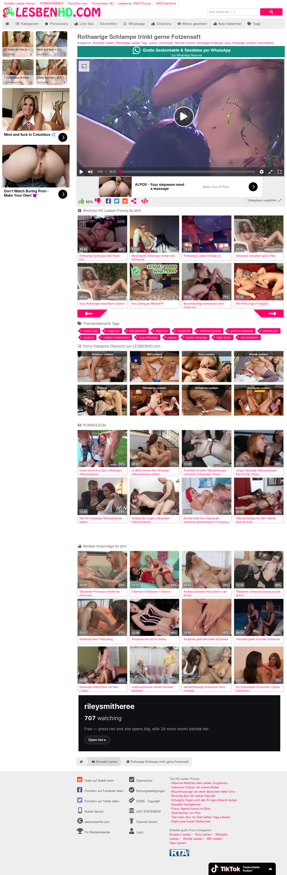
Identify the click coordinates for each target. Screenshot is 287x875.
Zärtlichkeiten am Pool (185, 813)
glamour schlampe (241, 331)
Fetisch (102, 388)
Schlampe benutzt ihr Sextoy (149, 639)
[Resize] (270, 171)
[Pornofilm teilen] (133, 202)
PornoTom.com (77, 3)
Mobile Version (94, 811)
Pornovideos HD (102, 3)
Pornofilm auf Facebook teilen (103, 791)
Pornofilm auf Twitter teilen (101, 801)
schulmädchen (250, 337)
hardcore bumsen (210, 331)
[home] (80, 761)
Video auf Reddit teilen (99, 780)
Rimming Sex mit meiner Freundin (193, 796)
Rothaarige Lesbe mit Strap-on (202, 255)
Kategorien (29, 23)
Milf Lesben (154, 354)
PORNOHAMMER (51, 3)
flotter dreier (224, 337)
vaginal (171, 337)
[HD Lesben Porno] (51, 16)
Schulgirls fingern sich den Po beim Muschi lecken (204, 800)
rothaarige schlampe (210, 43)
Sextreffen (108, 23)
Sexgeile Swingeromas (186, 804)
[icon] (7, 24)
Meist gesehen (194, 23)
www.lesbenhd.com (97, 822)
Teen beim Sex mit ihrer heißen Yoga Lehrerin (200, 817)
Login (139, 832)
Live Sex (86, 23)
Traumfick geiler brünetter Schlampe (258, 639)
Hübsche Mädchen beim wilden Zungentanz (199, 783)
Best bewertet (229, 23)
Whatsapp (136, 23)
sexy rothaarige (235, 43)
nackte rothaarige (196, 337)
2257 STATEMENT (148, 811)
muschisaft (166, 43)
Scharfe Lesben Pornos (19, 3)
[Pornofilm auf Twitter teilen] (117, 202)
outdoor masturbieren (117, 337)
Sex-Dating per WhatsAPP (148, 303)
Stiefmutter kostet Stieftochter (191, 821)
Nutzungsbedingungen (150, 791)
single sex (113, 331)
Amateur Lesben (102, 354)
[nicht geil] (97, 202)
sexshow (88, 337)
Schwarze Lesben (206, 388)
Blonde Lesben (258, 354)
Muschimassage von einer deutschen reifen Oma (203, 791)
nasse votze (90, 331)
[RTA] (179, 855)
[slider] (188, 171)
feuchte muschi (185, 43)
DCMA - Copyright (147, 801)
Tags (256, 23)
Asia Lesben (203, 834)
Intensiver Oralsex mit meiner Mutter (195, 787)
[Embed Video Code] (144, 202)
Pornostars (58, 23)
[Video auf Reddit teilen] (125, 202)
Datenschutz (143, 780)
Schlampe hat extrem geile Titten (256, 255)
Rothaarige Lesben (128, 43)
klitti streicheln (137, 331)
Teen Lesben (206, 354)
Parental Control (146, 822)
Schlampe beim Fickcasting (96, 639)
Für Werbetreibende (97, 832)
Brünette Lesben (103, 43)
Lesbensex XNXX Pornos (134, 3)
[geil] (81, 202)
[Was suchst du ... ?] (271, 11)
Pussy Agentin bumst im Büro (190, 808)
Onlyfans (163, 23)
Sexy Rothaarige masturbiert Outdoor (102, 303)
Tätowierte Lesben (154, 388)
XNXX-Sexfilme (166, 3)
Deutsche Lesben (259, 388)
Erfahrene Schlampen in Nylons (151, 591)
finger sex (162, 331)
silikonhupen (270, 331)
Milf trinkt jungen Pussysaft (252, 303)
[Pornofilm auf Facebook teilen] (108, 202)
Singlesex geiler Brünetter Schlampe (206, 639)
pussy (153, 43)
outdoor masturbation (260, 43)
